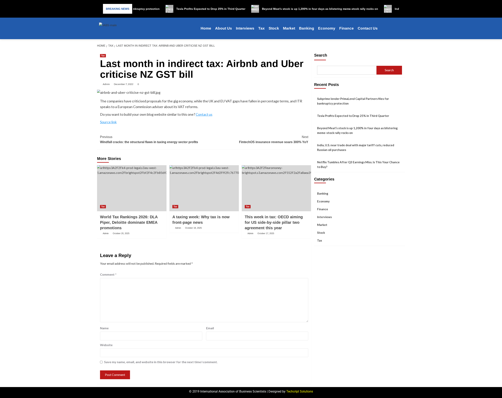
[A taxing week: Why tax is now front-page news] (204, 188)
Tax (261, 28)
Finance (346, 28)
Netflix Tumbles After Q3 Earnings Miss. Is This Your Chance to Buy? (358, 164)
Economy (326, 28)
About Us (223, 28)
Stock (274, 28)
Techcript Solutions (299, 391)
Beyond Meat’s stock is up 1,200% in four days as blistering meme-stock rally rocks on (357, 130)
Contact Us (368, 28)
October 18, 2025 (193, 228)
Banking (306, 28)
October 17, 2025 (265, 233)
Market (289, 28)
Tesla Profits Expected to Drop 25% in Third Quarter (353, 115)
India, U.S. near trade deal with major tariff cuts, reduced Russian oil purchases (355, 147)
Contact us (204, 114)
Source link (108, 122)
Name (104, 328)
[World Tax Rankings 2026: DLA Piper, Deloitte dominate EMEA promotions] (131, 188)
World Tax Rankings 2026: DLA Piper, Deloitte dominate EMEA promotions (128, 222)
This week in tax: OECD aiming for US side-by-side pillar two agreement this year (274, 222)
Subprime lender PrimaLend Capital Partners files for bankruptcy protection (353, 101)
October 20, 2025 (121, 233)
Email (210, 328)
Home (206, 28)
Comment (108, 274)
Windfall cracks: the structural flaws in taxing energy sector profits (149, 139)
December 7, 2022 (123, 84)
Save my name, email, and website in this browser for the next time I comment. (161, 362)
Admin (106, 84)
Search (320, 55)
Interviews (245, 28)
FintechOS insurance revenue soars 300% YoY (273, 139)
